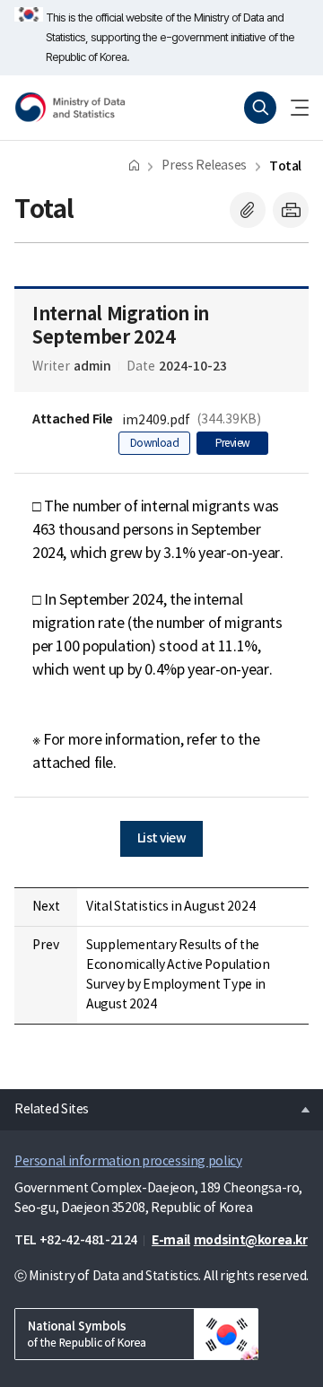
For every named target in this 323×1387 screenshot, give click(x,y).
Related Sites (44, 1104)
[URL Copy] (248, 210)
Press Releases (204, 166)
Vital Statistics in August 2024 (170, 907)
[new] (136, 1334)
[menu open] (292, 108)
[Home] (134, 164)
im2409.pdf (156, 421)
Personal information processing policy (127, 1162)
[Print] (291, 210)
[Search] (260, 108)
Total (285, 166)
